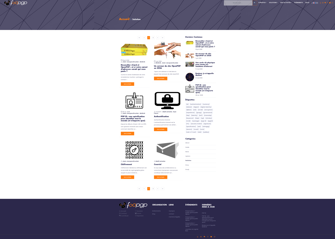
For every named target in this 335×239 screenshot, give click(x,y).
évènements (298, 2)
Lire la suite (127, 84)
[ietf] (200, 115)
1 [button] (148, 38)
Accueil (124, 19)
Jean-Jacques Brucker (130, 62)
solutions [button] (273, 2)
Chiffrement (126, 164)
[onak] (188, 121)
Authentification (161, 117)
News (187, 152)
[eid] (194, 110)
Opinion (187, 156)
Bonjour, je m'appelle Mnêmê (208, 226)
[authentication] (195, 104)
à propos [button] (261, 2)
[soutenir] (327, 3)
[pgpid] (210, 121)
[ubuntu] (189, 129)
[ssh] (199, 126)
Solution (188, 160)
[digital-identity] (206, 107)
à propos (172, 211)
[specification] (191, 126)
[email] (200, 110)
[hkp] (188, 115)
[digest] (196, 107)
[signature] (207, 124)
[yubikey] (206, 132)
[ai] (187, 104)
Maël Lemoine (167, 112)
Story (187, 165)
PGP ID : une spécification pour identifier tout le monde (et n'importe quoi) (133, 119)
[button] (157, 37)
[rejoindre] (332, 3)
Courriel (157, 164)
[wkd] (199, 132)
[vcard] (196, 129)
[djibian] (188, 110)
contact (171, 214)
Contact (123, 213)
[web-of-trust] (191, 132)
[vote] (202, 129)
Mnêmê (142, 62)
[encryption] (208, 110)
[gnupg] (199, 112)
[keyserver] (189, 118)
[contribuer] (325, 3)
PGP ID (204, 213)
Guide (187, 147)
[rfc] (187, 124)
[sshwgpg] (205, 126)
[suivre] (330, 3)
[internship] (208, 115)
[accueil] (320, 3)
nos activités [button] (285, 2)
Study (187, 169)
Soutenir (139, 211)
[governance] (207, 112)
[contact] (322, 3)
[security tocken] (196, 124)
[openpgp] (195, 121)
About (187, 143)
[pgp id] (203, 121)
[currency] (206, 104)
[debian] (189, 107)
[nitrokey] (209, 118)
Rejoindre (139, 216)
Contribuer (124, 216)
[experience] (190, 112)
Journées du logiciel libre (191, 230)
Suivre (138, 213)
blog (307, 2)
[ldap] (197, 118)
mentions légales (174, 217)
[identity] (194, 115)
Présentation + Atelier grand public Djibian (191, 212)
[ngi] (202, 118)
